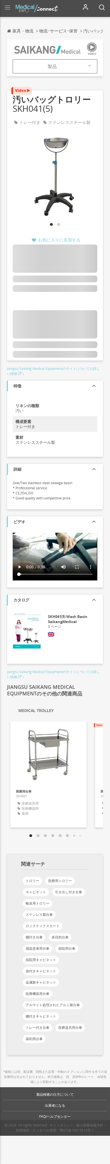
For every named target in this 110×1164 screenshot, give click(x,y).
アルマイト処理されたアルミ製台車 (53, 1005)
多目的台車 (60, 937)
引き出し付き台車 (68, 892)
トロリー (32, 880)
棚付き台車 (34, 937)
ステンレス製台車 (39, 914)
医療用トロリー (60, 880)
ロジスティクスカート (43, 925)
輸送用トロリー (37, 903)
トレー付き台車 (37, 1027)
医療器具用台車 (70, 1027)
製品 (52, 66)
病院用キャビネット (41, 959)
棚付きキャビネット (41, 1016)
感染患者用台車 (37, 948)
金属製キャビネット (41, 982)
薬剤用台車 (34, 1038)
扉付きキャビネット (41, 971)
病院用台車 (66, 948)
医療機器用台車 (37, 993)
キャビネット (36, 892)
